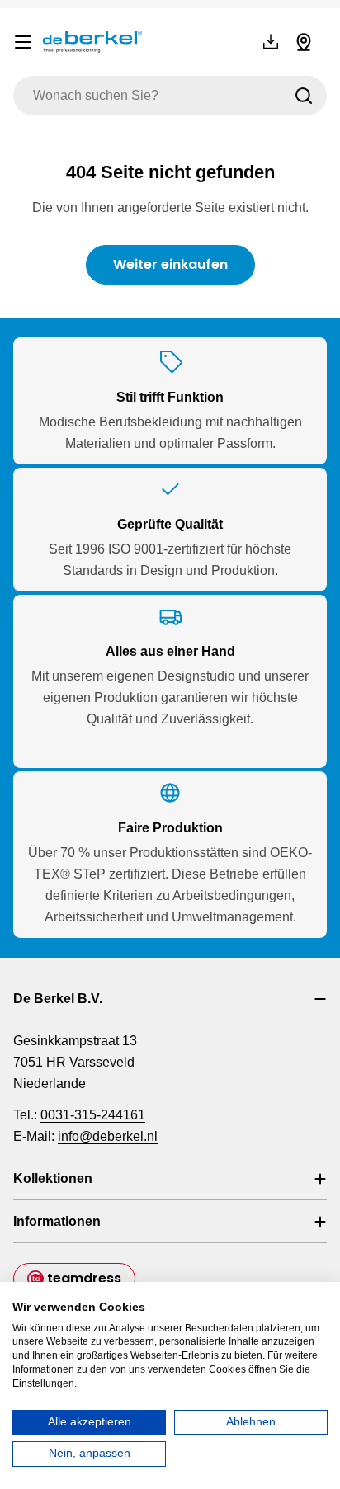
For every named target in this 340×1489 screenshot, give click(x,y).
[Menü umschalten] (23, 42)
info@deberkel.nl (108, 1136)
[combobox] (170, 95)
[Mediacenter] (271, 42)
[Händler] (304, 42)
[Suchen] (304, 96)
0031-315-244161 (92, 1115)
